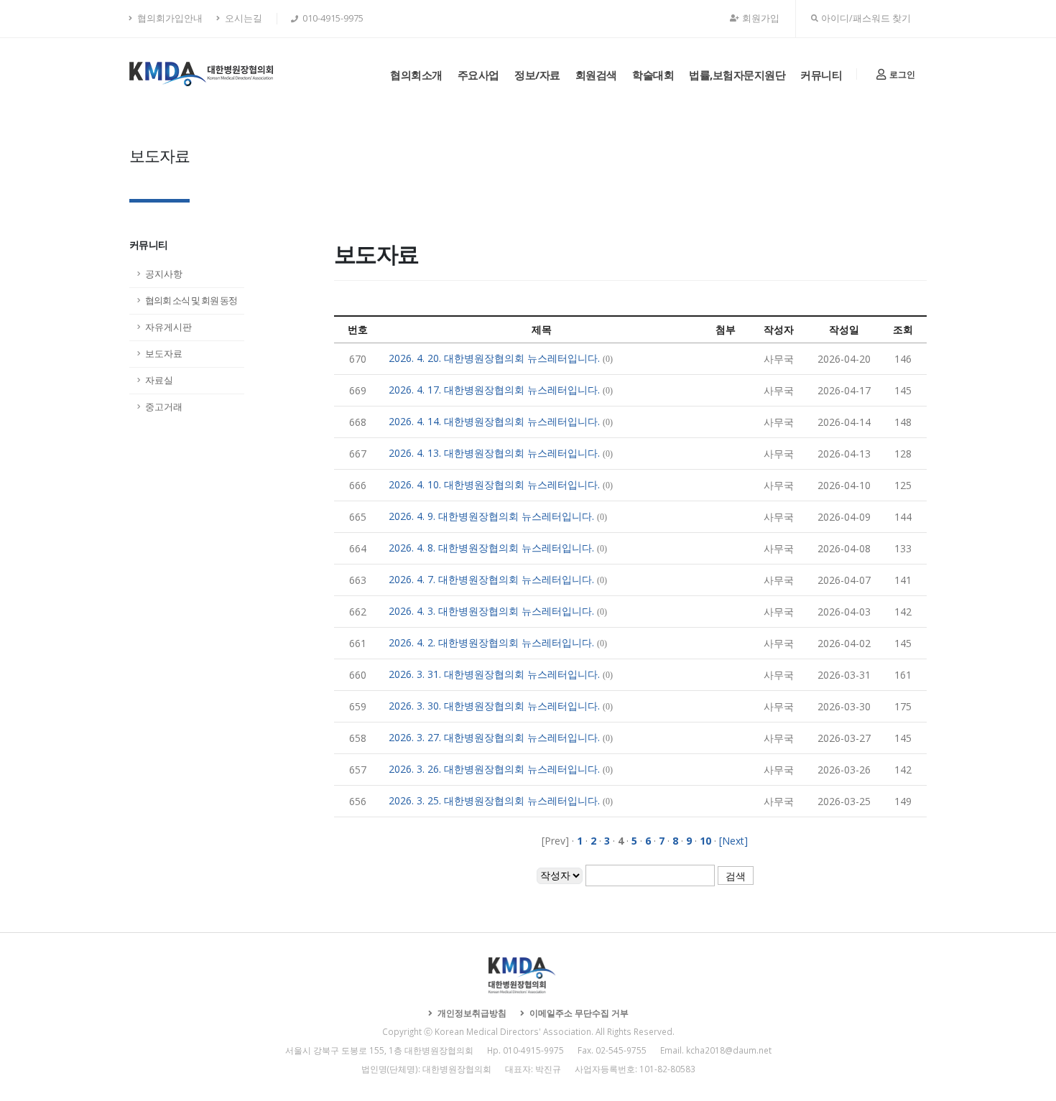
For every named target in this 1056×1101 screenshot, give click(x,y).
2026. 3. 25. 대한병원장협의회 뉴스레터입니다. (494, 800)
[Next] (733, 840)
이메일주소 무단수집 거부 (578, 1012)
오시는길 (242, 18)
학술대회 (653, 75)
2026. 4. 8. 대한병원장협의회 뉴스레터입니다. (491, 547)
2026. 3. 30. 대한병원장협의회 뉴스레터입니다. (494, 705)
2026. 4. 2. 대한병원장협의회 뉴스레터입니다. (491, 642)
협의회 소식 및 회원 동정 (191, 300)
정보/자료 (537, 75)
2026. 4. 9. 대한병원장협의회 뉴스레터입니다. (491, 516)
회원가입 (760, 18)
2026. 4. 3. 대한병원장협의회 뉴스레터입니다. (491, 611)
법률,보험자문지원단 (737, 75)
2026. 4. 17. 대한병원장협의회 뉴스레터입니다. (494, 389)
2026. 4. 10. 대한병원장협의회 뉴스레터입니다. (494, 484)
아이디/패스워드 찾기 (866, 18)
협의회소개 (416, 75)
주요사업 (478, 75)
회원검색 (596, 75)
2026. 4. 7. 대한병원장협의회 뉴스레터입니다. (491, 579)
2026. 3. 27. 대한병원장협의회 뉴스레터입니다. (494, 737)
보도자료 (163, 354)
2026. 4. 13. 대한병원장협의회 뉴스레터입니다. (494, 453)
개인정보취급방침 (470, 1012)
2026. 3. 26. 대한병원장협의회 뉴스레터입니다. (494, 769)
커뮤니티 (821, 75)
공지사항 (163, 274)
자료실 (159, 380)
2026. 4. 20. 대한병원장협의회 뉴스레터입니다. (494, 358)
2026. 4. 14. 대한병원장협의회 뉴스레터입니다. (494, 421)
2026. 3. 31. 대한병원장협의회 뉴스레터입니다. (494, 674)
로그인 (901, 74)
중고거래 (163, 407)
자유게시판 (168, 327)
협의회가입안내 (169, 18)
